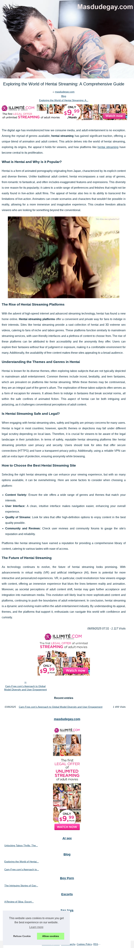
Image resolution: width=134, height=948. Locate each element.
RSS (95, 944)
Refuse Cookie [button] (22, 936)
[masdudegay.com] (67, 39)
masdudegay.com (65, 91)
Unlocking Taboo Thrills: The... (21, 845)
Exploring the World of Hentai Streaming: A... (63, 100)
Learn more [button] (36, 927)
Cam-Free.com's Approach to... (21, 869)
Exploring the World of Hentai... (21, 861)
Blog (63, 96)
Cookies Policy (84, 944)
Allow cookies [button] (50, 936)
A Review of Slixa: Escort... (19, 901)
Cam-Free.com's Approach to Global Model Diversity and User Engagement (25, 688)
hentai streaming (108, 147)
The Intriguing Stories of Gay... (21, 885)
